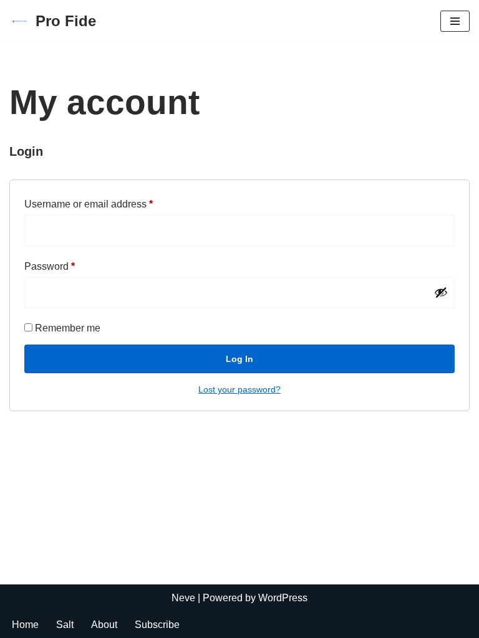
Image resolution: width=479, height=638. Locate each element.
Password (49, 266)
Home (25, 624)
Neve (183, 598)
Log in (239, 359)
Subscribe (157, 624)
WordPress (282, 598)
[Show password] (441, 292)
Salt (65, 624)
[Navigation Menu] (455, 21)
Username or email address (88, 203)
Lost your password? (239, 389)
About (104, 624)
